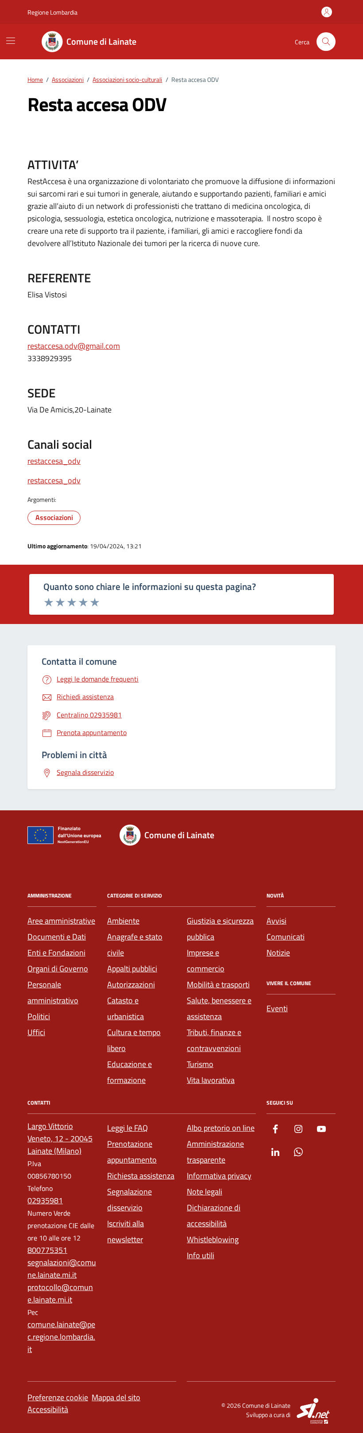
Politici (38, 1016)
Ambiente (123, 921)
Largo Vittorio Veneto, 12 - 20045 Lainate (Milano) (60, 1138)
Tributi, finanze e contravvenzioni (214, 1040)
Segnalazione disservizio (129, 1199)
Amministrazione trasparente (215, 1152)
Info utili (200, 1255)
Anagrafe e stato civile (134, 945)
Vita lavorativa (211, 1080)
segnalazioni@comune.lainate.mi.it (61, 1268)
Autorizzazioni (131, 984)
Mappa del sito (116, 1397)
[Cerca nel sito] (326, 41)
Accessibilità (47, 1409)
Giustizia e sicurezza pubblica (220, 929)
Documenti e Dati (56, 937)
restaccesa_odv (54, 461)
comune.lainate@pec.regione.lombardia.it (61, 1336)
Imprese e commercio (205, 961)
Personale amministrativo (52, 992)
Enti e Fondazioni (56, 953)
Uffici (36, 1032)
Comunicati (285, 937)
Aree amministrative (61, 921)
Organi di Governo (57, 969)
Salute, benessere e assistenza (219, 1008)
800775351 (47, 1250)
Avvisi (276, 921)
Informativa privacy (219, 1176)
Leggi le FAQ (127, 1128)
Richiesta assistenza (140, 1176)
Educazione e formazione (129, 1072)
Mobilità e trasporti (218, 984)
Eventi (277, 1008)
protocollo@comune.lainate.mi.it (60, 1293)
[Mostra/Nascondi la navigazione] (10, 40)
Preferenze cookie (57, 1397)
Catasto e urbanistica (125, 1008)
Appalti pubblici (132, 969)
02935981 (45, 1200)
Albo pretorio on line (221, 1128)
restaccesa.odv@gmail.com (73, 346)
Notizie (278, 953)
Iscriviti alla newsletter (125, 1231)
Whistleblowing (213, 1239)
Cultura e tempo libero (134, 1040)
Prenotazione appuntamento (132, 1152)
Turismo (200, 1064)
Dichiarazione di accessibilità (213, 1215)
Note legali (204, 1192)
